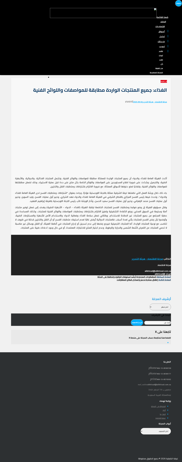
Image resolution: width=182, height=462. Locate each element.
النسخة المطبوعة (156, 72)
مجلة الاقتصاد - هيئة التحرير (155, 102)
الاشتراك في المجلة (158, 406)
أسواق (161, 31)
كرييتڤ (161, 41)
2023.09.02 (138, 102)
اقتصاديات (160, 26)
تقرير (161, 59)
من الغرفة (159, 68)
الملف (163, 22)
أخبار (164, 410)
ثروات (161, 55)
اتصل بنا (163, 414)
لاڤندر (161, 51)
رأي (161, 63)
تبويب (162, 46)
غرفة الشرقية (160, 418)
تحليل (162, 36)
